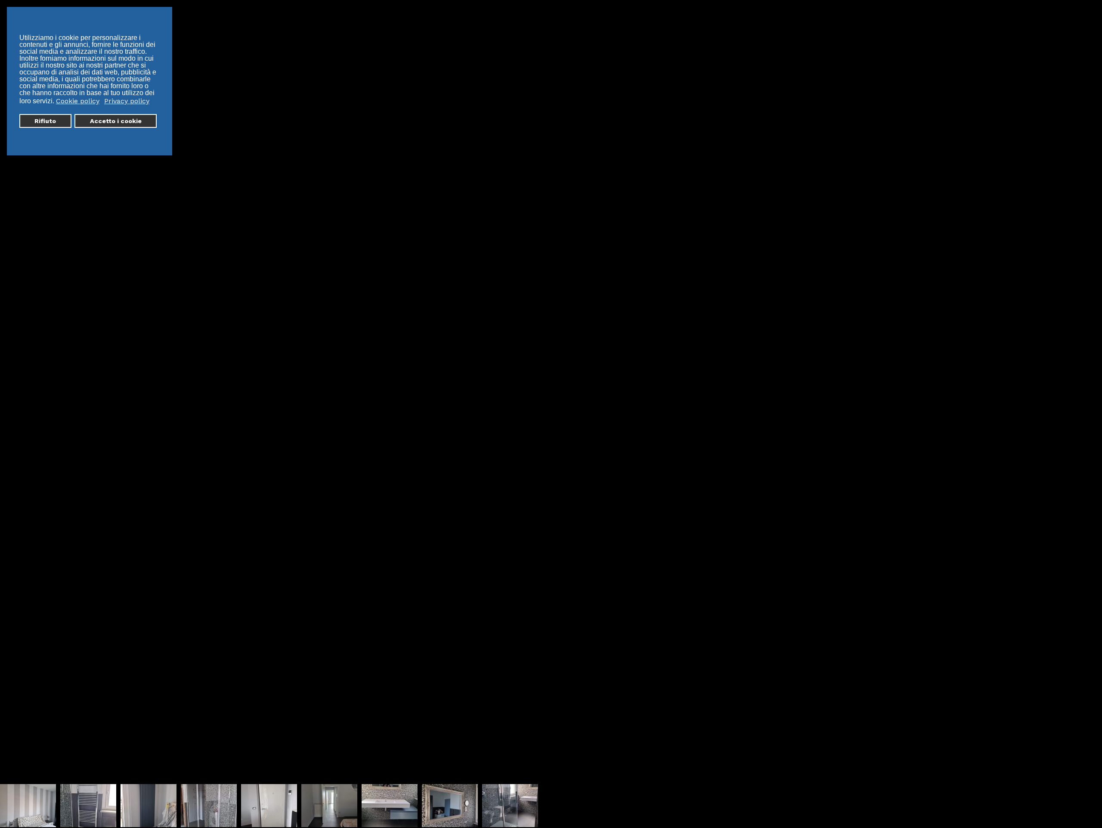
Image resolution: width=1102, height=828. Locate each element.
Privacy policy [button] (126, 101)
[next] (1087, 401)
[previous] (15, 401)
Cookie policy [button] (77, 101)
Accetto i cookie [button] (116, 120)
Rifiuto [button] (45, 120)
